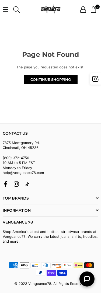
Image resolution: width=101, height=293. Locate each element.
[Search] (16, 9)
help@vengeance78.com (23, 172)
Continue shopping (50, 79)
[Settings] (83, 9)
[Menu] (5, 9)
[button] (93, 9)
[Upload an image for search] (95, 79)
